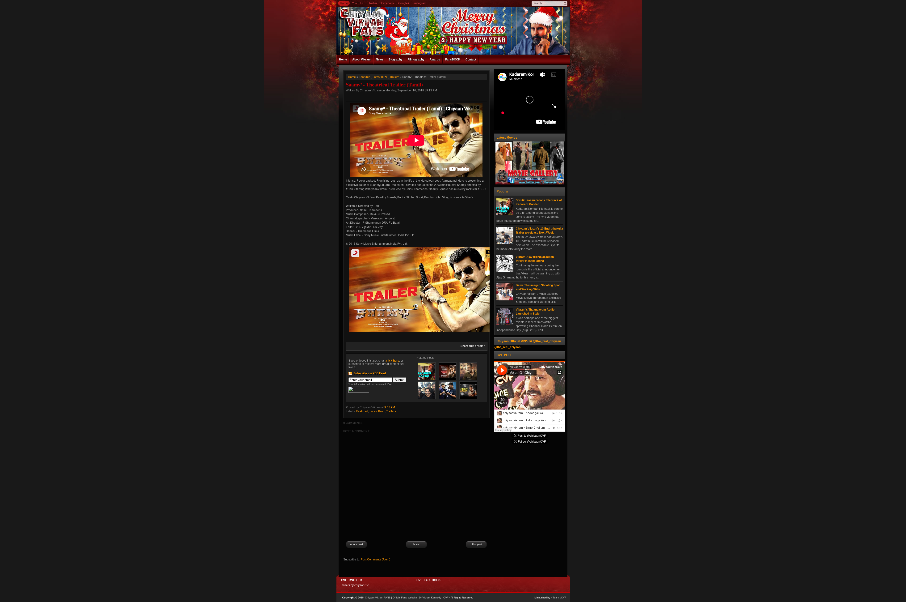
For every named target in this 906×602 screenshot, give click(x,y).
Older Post (476, 544)
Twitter (373, 3)
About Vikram (361, 59)
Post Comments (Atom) (375, 559)
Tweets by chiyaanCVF (355, 585)
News (379, 59)
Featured (364, 77)
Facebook (387, 3)
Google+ (403, 3)
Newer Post (356, 544)
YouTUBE (358, 3)
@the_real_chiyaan (507, 347)
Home (344, 3)
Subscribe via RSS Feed (369, 373)
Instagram (420, 3)
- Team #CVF (558, 597)
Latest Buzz (380, 77)
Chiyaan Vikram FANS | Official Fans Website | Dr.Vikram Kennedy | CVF (407, 597)
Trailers (394, 77)
